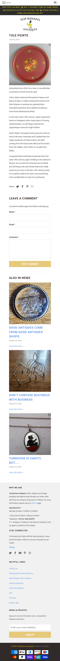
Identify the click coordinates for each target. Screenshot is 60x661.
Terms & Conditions (16, 588)
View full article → (16, 346)
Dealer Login (14, 603)
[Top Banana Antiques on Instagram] (30, 553)
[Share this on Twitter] (17, 186)
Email (12, 224)
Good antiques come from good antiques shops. (26, 332)
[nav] (6, 3)
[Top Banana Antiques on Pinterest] (25, 553)
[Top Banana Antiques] (30, 24)
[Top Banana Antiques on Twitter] (10, 553)
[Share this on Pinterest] (27, 186)
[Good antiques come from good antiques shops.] (30, 304)
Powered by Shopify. (41, 646)
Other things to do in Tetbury (20, 578)
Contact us (13, 568)
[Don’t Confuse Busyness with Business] (30, 371)
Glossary (12, 598)
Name (12, 212)
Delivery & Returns (16, 583)
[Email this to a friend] (31, 186)
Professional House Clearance (21, 573)
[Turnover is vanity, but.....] (30, 434)
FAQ (10, 593)
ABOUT (34, 503)
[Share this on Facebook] (22, 186)
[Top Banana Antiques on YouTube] (20, 553)
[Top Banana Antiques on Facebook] (15, 553)
